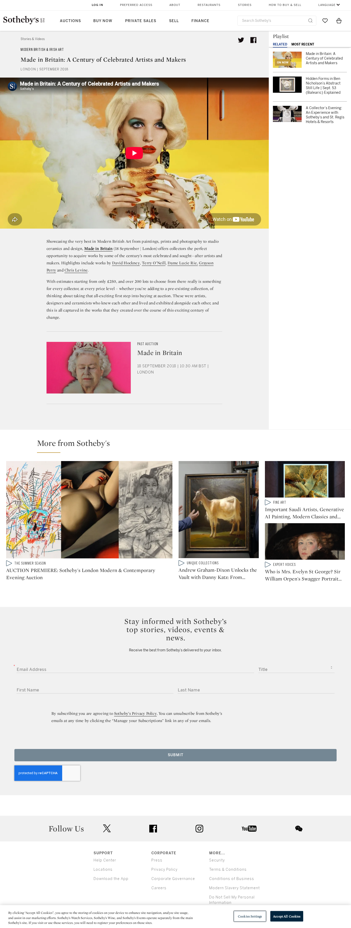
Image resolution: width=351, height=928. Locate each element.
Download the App (111, 879)
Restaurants (209, 5)
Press (156, 860)
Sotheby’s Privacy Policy (135, 713)
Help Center (105, 860)
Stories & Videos (33, 39)
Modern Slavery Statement (234, 888)
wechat (298, 828)
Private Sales (140, 21)
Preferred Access (136, 5)
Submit (175, 755)
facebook (153, 828)
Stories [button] (245, 5)
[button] (178, 445)
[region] (175, 916)
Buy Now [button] (102, 21)
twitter (107, 828)
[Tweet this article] (241, 40)
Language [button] (327, 5)
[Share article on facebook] (253, 40)
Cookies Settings (250, 916)
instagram (199, 828)
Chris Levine (76, 270)
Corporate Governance (173, 879)
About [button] (174, 5)
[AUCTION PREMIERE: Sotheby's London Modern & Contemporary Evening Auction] (89, 510)
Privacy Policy (164, 869)
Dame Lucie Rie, (183, 263)
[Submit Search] (310, 20)
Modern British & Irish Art (42, 50)
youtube (249, 829)
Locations (103, 869)
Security (217, 860)
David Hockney (126, 263)
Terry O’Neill (153, 263)
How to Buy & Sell (285, 5)
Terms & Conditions (228, 869)
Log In (97, 5)
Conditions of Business (231, 879)
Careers (159, 888)
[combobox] (276, 21)
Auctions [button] (70, 21)
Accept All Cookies (286, 916)
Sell (174, 21)
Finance (200, 21)
